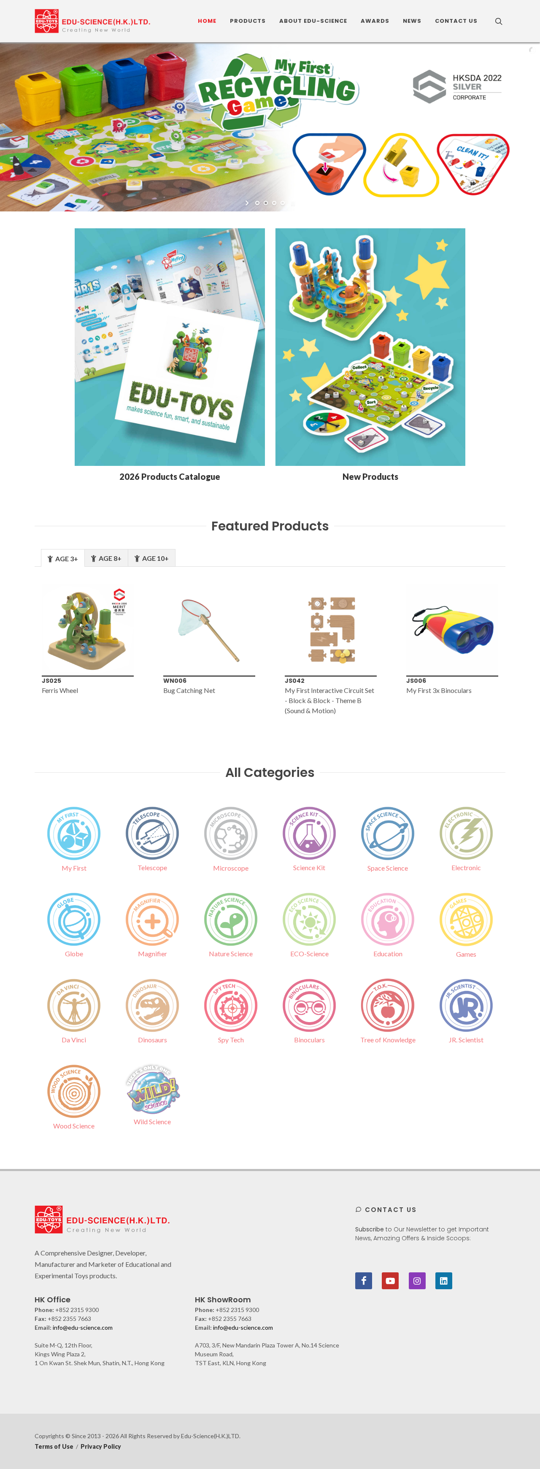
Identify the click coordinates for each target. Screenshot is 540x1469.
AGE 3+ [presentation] (66, 559)
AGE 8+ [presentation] (109, 558)
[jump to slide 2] (266, 203)
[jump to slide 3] (274, 203)
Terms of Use (54, 1446)
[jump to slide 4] (282, 203)
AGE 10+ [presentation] (155, 558)
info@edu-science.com (83, 1327)
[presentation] (20, 649)
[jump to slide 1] (257, 203)
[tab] (63, 557)
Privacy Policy (101, 1446)
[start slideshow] (248, 203)
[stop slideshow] (292, 203)
